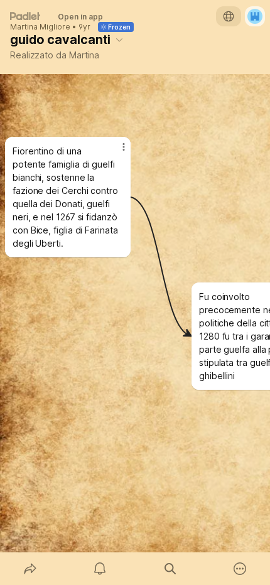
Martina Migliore (40, 27)
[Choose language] (228, 16)
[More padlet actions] (240, 568)
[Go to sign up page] (255, 16)
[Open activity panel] (100, 568)
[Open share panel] (30, 568)
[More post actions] (115, 152)
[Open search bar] (170, 568)
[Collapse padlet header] (119, 39)
